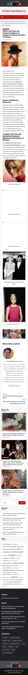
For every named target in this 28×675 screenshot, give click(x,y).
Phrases (13, 649)
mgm (12, 574)
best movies (20, 546)
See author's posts (14, 385)
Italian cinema (18, 563)
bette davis (6, 549)
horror (15, 560)
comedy (11, 555)
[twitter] (14, 4)
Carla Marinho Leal (7, 39)
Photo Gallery (6, 29)
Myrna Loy (20, 577)
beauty (14, 546)
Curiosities (5, 486)
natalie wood (6, 579)
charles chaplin (17, 552)
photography (15, 584)
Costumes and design (7, 429)
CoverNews (10, 672)
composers (19, 555)
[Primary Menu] (2, 17)
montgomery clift (6, 577)
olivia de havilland (18, 579)
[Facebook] (8, 4)
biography (4, 637)
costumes (6, 558)
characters (6, 552)
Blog (16, 662)
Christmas (5, 555)
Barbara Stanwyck (7, 546)
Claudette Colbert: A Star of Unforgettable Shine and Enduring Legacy (14, 514)
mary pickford (14, 572)
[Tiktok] (17, 4)
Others (16, 646)
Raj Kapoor (21, 584)
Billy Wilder (13, 549)
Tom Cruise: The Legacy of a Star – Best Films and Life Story (13, 528)
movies (4, 646)
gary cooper (10, 560)
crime (12, 558)
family (18, 558)
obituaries (10, 646)
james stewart (14, 565)
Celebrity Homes (6, 640)
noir (11, 579)
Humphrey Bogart (7, 563)
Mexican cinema (7, 574)
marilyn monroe (8, 570)
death (15, 558)
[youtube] (20, 4)
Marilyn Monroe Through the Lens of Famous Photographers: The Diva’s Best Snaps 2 (13, 492)
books (19, 549)
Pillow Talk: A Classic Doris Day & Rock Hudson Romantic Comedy (14, 401)
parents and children (15, 582)
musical (14, 577)
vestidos (5, 586)
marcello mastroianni (15, 567)
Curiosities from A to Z (15, 643)
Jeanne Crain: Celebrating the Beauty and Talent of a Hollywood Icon (13, 533)
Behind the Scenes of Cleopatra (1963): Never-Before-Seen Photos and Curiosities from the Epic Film (13, 463)
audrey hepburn (7, 544)
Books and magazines (15, 637)
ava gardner (15, 544)
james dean (6, 565)
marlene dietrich (19, 570)
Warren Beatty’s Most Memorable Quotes (12, 396)
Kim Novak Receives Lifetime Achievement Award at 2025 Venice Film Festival (14, 519)
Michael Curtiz (17, 574)
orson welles (5, 582)
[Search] (26, 17)
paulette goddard (7, 584)
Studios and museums (7, 652)
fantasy (5, 560)
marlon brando (7, 572)
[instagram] (11, 4)
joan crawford (7, 568)
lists (24, 643)
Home (12, 662)
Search (22, 502)
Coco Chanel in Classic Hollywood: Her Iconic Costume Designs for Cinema (12, 523)
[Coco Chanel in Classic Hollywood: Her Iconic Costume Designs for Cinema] (14, 422)
